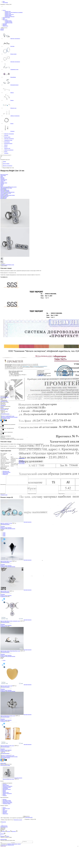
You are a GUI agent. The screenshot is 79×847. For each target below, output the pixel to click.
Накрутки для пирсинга (15, 38)
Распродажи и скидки (7, 801)
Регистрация (5, 2)
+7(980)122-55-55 (3, 825)
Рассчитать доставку (13, 417)
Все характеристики (4, 397)
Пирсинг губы (8, 13)
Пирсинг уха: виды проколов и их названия (13, 12)
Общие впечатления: (32, 493)
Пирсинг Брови (8, 15)
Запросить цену (11, 844)
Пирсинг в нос (13, 108)
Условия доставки (8, 21)
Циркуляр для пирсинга (15, 61)
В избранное (2, 528)
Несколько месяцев (6, 472)
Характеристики (3, 192)
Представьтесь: (62, 493)
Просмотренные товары (5, 765)
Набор (1, 188)
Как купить (5, 19)
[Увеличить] (14, 227)
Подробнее (2, 526)
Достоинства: (3, 484)
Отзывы (2, 194)
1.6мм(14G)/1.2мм (4, 401)
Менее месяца (5, 473)
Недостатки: (2, 493)
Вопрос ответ (5, 25)
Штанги (12, 92)
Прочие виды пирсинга (9, 16)
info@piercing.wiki (28, 817)
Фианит (2, 407)
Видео (1, 198)
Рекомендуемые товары (7, 802)
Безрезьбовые (13, 77)
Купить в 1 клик (11, 416)
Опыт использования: (4, 469)
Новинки (4, 799)
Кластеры (12, 46)
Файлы (1, 197)
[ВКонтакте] (1, 420)
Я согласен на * (11, 843)
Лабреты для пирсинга (15, 115)
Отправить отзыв (3, 494)
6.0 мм (4, 534)
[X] (6, 420)
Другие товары (22, 458)
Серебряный (2, 405)
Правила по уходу (6, 17)
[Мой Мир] (4, 420)
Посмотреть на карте (18, 819)
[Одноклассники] (2, 420)
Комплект (2, 190)
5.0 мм (4, 533)
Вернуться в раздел (4, 186)
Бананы (12, 100)
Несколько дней (6, 471)
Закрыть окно (3, 763)
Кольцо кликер (13, 53)
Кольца (12, 123)
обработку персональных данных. (14, 843)
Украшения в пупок (14, 69)
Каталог (2, 28)
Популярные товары (7, 800)
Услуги (4, 10)
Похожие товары (3, 195)
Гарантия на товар (8, 22)
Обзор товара (3, 187)
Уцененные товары (6, 803)
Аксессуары (2, 193)
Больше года (5, 474)
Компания (5, 23)
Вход (4, 1)
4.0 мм (4, 535)
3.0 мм (4, 532)
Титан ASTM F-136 (4, 409)
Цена (4, 18)
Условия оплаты (8, 20)
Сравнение (9, 527)
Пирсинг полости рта (9, 14)
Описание (2, 191)
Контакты (5, 24)
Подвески (12, 131)
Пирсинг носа (8, 11)
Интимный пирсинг (15, 84)
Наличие (2, 196)
